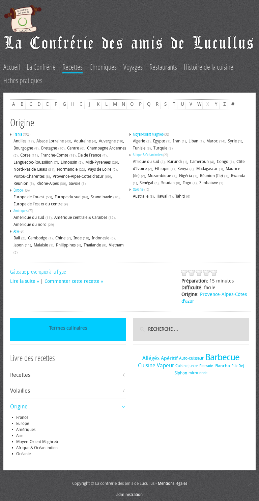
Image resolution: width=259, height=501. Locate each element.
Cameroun (199, 161)
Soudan (168, 182)
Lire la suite (22, 281)
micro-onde (198, 373)
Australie (140, 196)
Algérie (139, 141)
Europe (18, 190)
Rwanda (238, 175)
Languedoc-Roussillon (33, 162)
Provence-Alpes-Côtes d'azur (78, 176)
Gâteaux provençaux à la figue (38, 271)
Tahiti (180, 196)
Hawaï (161, 196)
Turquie (160, 148)
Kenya (182, 168)
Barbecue (222, 357)
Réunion (20, 183)
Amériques (20, 210)
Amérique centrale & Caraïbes (80, 217)
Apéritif (169, 358)
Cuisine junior (186, 366)
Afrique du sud (146, 161)
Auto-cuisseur (191, 358)
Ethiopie (162, 168)
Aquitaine (82, 141)
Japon (18, 245)
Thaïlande (92, 245)
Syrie (232, 141)
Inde (78, 238)
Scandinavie (101, 197)
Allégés (151, 358)
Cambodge (37, 238)
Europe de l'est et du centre (37, 204)
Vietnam (116, 245)
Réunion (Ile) (211, 175)
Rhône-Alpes (47, 183)
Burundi (174, 161)
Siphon (181, 373)
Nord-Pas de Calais (30, 169)
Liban (193, 141)
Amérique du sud (28, 217)
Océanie (138, 189)
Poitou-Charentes (29, 176)
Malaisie (41, 245)
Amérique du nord (30, 224)
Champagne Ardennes (106, 148)
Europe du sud (68, 197)
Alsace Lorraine (50, 141)
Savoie (74, 183)
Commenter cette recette (72, 281)
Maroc (212, 141)
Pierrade (206, 366)
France (17, 134)
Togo (187, 182)
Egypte (159, 141)
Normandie (67, 169)
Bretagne (49, 148)
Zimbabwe (208, 182)
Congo (222, 161)
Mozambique (159, 175)
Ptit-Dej (237, 366)
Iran (176, 141)
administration (129, 494)
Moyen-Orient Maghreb (148, 134)
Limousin (69, 162)
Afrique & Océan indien (148, 155)
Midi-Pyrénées (98, 162)
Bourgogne (23, 148)
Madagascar (207, 168)
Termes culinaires (68, 328)
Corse (25, 155)
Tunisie (139, 148)
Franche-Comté (54, 155)
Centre (73, 148)
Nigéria (185, 175)
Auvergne (107, 141)
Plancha (222, 365)
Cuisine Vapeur (156, 365)
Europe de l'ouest (29, 197)
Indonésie (100, 238)
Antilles (19, 141)
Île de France (89, 155)
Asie (16, 231)
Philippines (66, 245)
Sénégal (146, 182)
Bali (16, 238)
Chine (60, 238)
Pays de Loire (99, 169)
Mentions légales (172, 483)
